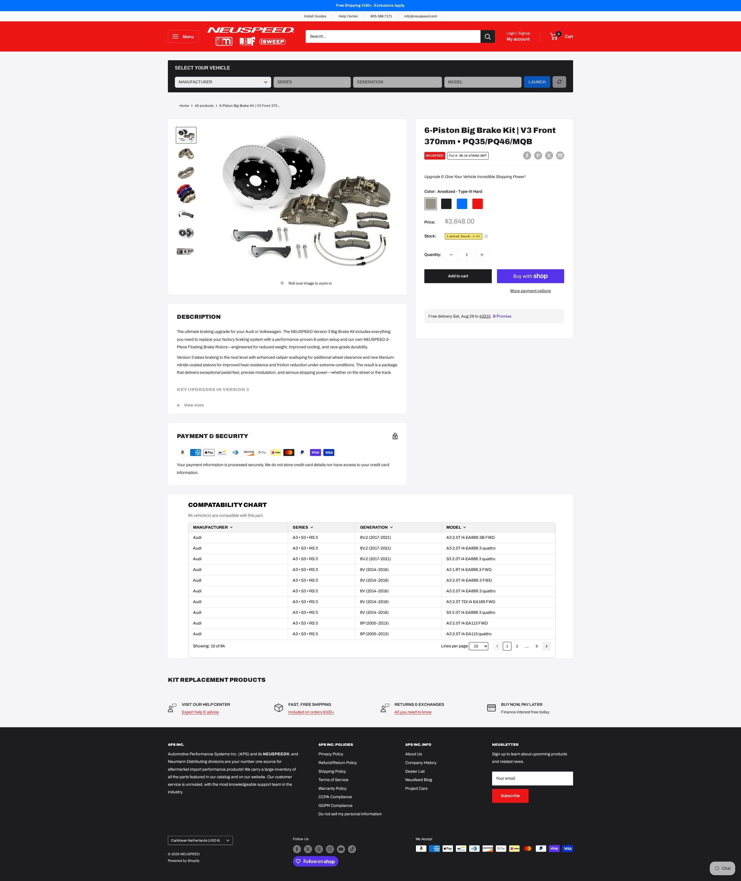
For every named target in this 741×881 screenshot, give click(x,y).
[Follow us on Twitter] (308, 849)
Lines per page (454, 646)
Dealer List (415, 771)
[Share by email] (560, 155)
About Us (413, 754)
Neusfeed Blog (418, 780)
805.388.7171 (381, 16)
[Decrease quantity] (451, 255)
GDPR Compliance (335, 805)
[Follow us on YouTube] (341, 849)
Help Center (348, 16)
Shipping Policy (332, 771)
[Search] (487, 36)
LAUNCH (537, 82)
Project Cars (416, 788)
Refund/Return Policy (337, 763)
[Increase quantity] (482, 255)
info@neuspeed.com (420, 16)
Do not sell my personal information (350, 814)
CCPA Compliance (335, 797)
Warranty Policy (332, 788)
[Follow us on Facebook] (297, 849)
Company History (420, 763)
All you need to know (413, 712)
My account (518, 39)
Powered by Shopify (183, 861)
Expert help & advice (200, 712)
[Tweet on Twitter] (549, 155)
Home (184, 106)
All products (204, 106)
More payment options (530, 291)
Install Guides (315, 16)
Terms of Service (333, 780)
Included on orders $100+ (311, 712)
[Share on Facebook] (527, 155)
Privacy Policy (330, 754)
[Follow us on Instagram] (330, 849)
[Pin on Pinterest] (538, 155)
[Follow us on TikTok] (352, 849)
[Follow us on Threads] (319, 849)
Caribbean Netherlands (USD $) (195, 840)
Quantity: (432, 254)
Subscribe (510, 796)
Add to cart (458, 276)
